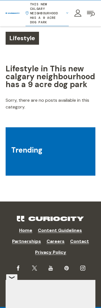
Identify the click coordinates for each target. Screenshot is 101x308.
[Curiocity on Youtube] (51, 268)
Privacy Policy (50, 252)
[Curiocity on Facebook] (18, 268)
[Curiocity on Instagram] (82, 268)
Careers (56, 241)
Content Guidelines (60, 230)
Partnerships (26, 241)
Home (25, 230)
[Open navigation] (91, 13)
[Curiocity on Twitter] (34, 268)
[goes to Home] (13, 13)
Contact (79, 241)
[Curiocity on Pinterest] (66, 268)
